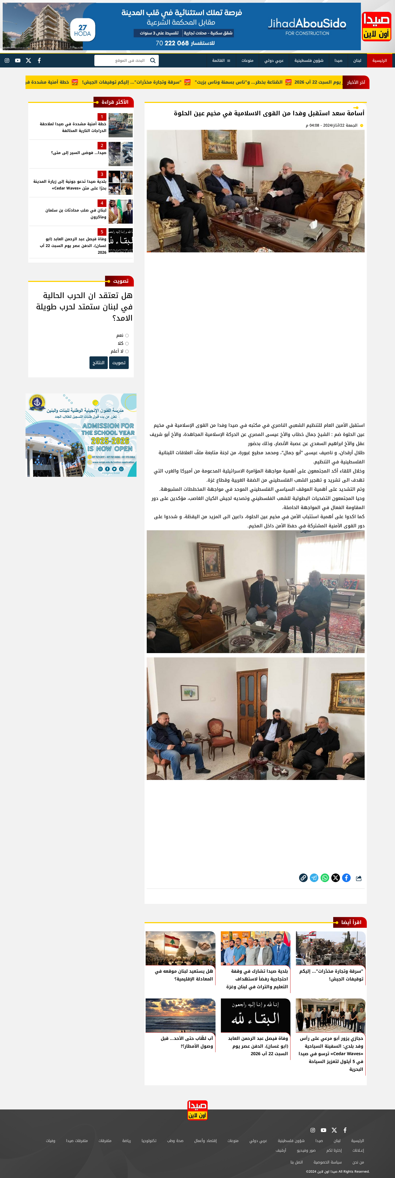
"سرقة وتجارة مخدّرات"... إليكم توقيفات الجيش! (158, 82)
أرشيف (281, 1150)
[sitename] (197, 1110)
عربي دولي (273, 60)
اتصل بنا (296, 1162)
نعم (119, 335)
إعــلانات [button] (358, 1150)
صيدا (338, 60)
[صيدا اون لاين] (376, 26)
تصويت (118, 363)
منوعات (247, 60)
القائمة (218, 60)
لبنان (357, 60)
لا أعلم (117, 351)
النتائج (99, 363)
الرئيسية (379, 60)
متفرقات (105, 1140)
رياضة (126, 1140)
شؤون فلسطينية (309, 60)
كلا (120, 343)
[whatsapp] (303, 877)
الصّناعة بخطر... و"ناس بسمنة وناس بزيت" (265, 82)
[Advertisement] (255, 297)
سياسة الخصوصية (328, 1162)
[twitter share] (335, 877)
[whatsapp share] (325, 877)
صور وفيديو (306, 1150)
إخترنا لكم (334, 1150)
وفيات (50, 1140)
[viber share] (314, 877)
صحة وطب (175, 1140)
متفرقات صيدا (77, 1140)
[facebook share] (346, 877)
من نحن (358, 1162)
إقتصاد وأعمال (205, 1140)
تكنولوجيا (149, 1140)
